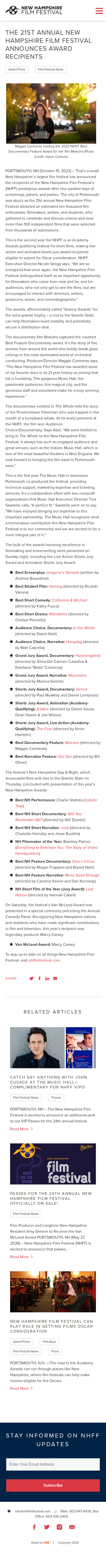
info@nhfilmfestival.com (32, 1511)
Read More (20, 1129)
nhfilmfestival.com (44, 960)
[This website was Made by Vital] (48, 1543)
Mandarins (58, 614)
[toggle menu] (99, 11)
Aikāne (42, 709)
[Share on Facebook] (39, 978)
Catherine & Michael (69, 600)
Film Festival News (50, 69)
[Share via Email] (55, 978)
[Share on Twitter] (32, 978)
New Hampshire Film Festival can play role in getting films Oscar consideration (51, 1326)
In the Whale (84, 627)
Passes (56, 1098)
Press (55, 1351)
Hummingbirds (88, 655)
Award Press (16, 69)
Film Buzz (49, 1342)
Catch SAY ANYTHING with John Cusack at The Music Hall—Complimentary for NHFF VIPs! (48, 1082)
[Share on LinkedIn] (47, 978)
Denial (81, 689)
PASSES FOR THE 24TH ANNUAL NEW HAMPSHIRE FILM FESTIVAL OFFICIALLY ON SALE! (51, 1198)
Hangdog (74, 641)
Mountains (77, 675)
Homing (55, 586)
